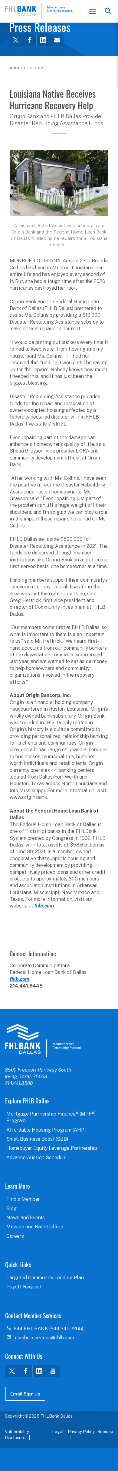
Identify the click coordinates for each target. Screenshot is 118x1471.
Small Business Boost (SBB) (37, 1139)
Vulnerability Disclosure (17, 1434)
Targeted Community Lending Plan (45, 1278)
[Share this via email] (57, 40)
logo (43, 1040)
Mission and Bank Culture (34, 1227)
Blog (11, 1208)
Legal (58, 1431)
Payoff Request (23, 1287)
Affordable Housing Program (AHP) (46, 1130)
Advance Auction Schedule (36, 1157)
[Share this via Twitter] (16, 40)
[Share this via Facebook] (29, 40)
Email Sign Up (25, 1393)
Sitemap (105, 1431)
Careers (15, 1236)
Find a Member (23, 1199)
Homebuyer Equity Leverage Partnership (51, 1148)
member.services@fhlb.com (44, 1338)
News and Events (25, 1217)
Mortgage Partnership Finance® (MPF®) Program (51, 1117)
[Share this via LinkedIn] (43, 40)
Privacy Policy (81, 1431)
